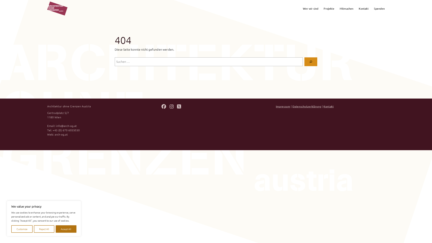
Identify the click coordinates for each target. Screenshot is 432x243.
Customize (22, 229)
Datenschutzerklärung (306, 106)
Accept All (66, 229)
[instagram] (172, 107)
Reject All (44, 229)
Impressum (283, 106)
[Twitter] (179, 107)
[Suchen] (310, 61)
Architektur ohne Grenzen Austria (69, 106)
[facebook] (163, 107)
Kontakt (328, 106)
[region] (44, 218)
